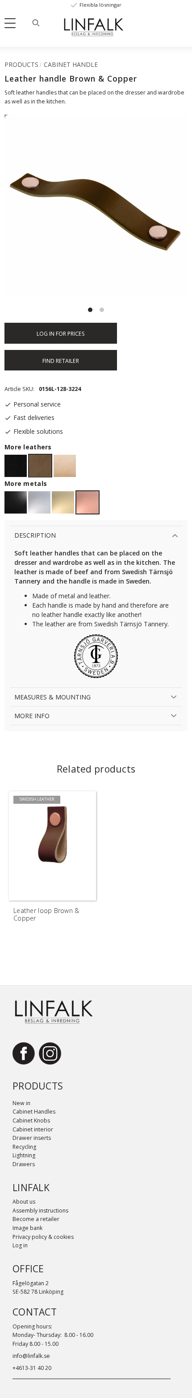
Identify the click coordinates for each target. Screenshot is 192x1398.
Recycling (24, 1147)
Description (35, 535)
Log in (20, 1245)
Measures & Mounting (52, 697)
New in (21, 1103)
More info (32, 715)
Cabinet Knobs (31, 1120)
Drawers (24, 1164)
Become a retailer (36, 1219)
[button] (13, 25)
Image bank (27, 1228)
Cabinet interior (33, 1129)
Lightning (24, 1155)
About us (24, 1201)
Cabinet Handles (34, 1111)
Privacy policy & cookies (43, 1237)
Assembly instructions (40, 1210)
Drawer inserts (32, 1138)
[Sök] (36, 23)
